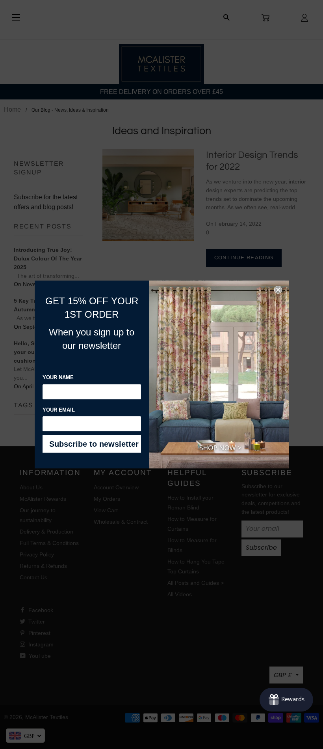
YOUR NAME (58, 377)
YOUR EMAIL (59, 410)
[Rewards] (286, 700)
